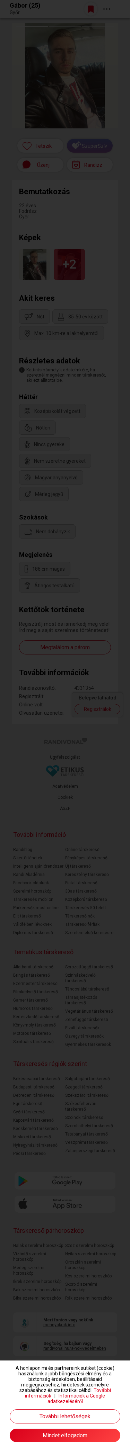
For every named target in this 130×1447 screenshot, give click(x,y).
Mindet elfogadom (65, 1435)
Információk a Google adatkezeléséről (76, 1398)
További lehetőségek (65, 1416)
